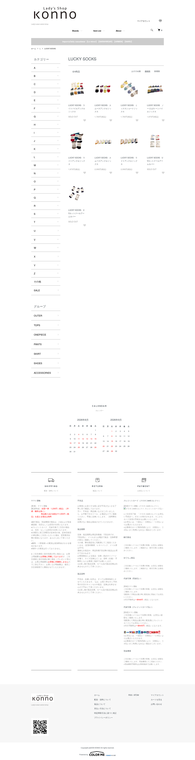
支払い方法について (102, 708)
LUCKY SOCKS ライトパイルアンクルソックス (76, 108)
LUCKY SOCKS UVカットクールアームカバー (155, 160)
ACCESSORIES (42, 372)
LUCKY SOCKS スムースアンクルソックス (103, 108)
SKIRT (37, 353)
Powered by (83, 754)
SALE (37, 290)
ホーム (33, 48)
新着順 (157, 71)
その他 (37, 281)
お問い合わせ (156, 704)
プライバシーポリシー (103, 717)
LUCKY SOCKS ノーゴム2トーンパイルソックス (155, 108)
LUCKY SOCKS (50, 48)
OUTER (38, 315)
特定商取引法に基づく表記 (105, 713)
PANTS (38, 344)
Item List (97, 30)
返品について (99, 704)
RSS (130, 695)
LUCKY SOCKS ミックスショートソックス (129, 108)
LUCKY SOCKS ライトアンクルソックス (76, 160)
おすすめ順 (136, 71)
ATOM (136, 695)
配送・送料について (102, 699)
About (118, 30)
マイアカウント (143, 21)
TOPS (37, 325)
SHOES (38, 363)
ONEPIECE (40, 334)
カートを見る (156, 699)
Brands (75, 30)
